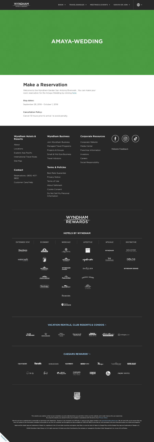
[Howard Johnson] (44, 278)
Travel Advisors (54, 158)
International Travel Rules (25, 157)
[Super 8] (44, 260)
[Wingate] (66, 260)
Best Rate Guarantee (56, 173)
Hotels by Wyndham (77, 233)
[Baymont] (66, 287)
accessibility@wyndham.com (110, 420)
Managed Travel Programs (59, 146)
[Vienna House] (88, 278)
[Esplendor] (88, 260)
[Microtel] (44, 269)
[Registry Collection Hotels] (131, 251)
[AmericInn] (66, 278)
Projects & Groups (55, 150)
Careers (83, 158)
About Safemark (54, 185)
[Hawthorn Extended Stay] (23, 251)
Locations (18, 149)
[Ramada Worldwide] (66, 296)
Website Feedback (119, 149)
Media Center (86, 146)
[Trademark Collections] (109, 260)
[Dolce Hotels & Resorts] (131, 260)
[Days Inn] (44, 251)
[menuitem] (62, 5)
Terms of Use (53, 181)
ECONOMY (44, 242)
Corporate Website (88, 142)
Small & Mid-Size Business (59, 154)
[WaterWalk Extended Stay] (23, 260)
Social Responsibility (89, 162)
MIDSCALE (66, 242)
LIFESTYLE (88, 242)
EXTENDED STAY (23, 242)
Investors (84, 154)
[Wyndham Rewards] (76, 219)
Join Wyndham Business (58, 142)
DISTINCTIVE (131, 242)
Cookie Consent (54, 189)
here (74, 93)
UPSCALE (110, 242)
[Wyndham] (109, 251)
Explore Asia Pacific (23, 153)
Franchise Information (90, 150)
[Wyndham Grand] (131, 269)
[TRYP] (88, 251)
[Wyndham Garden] (66, 269)
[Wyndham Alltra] (88, 287)
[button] (77, 325)
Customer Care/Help (23, 182)
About (17, 145)
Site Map (18, 161)
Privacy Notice (53, 177)
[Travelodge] (44, 287)
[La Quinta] (66, 251)
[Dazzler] (88, 269)
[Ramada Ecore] (66, 305)
